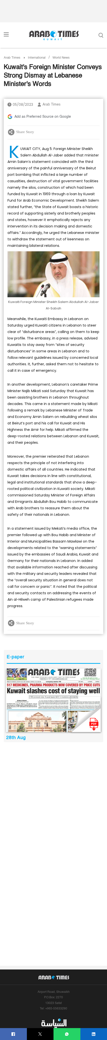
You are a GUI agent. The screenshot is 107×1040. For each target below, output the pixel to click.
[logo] (53, 35)
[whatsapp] (67, 1034)
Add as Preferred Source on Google (42, 116)
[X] (40, 1034)
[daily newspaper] (53, 700)
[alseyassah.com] (53, 1023)
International (37, 57)
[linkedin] (94, 1034)
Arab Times (12, 57)
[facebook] (13, 1034)
